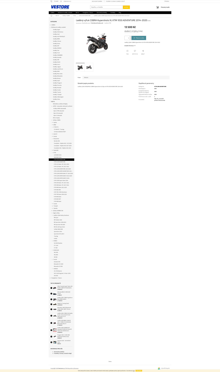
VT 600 (55, 248)
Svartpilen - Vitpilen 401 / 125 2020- (63, 143)
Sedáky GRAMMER (57, 55)
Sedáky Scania (57, 90)
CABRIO (53, 25)
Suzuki (55, 204)
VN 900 (55, 257)
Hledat (126, 7)
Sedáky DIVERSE (57, 48)
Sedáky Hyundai (57, 57)
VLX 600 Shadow (58, 243)
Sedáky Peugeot (57, 83)
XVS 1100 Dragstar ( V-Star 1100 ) (62, 273)
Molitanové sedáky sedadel (58, 27)
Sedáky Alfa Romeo (58, 32)
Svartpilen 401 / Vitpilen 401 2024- (62, 148)
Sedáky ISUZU (56, 62)
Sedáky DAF (56, 46)
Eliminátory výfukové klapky (60, 104)
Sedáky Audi (56, 34)
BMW (55, 125)
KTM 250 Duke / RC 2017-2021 (61, 183)
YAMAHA (56, 269)
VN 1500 (56, 252)
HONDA (55, 241)
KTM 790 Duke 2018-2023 (60, 194)
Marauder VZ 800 (58, 266)
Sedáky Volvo (56, 99)
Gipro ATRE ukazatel (59, 111)
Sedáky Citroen (57, 41)
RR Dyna (56, 217)
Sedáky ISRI (56, 60)
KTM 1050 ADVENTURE (59, 159)
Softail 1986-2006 (58, 229)
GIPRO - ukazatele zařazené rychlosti (62, 106)
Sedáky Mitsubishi (57, 76)
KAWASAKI (56, 250)
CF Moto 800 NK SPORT (60, 132)
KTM (55, 153)
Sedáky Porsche (57, 85)
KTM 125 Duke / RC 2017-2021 (61, 166)
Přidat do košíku (140, 38)
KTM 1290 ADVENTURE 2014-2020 (62, 169)
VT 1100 (56, 245)
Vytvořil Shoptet (165, 368)
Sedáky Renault (57, 88)
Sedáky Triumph (57, 94)
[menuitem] (52, 12)
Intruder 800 (57, 262)
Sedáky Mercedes (57, 74)
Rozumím (138, 370)
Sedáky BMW (56, 39)
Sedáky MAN (56, 71)
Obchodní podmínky (97, 1)
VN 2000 (56, 255)
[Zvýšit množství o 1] (130, 37)
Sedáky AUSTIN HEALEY (59, 36)
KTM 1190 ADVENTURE (59, 162)
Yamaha (55, 208)
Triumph (56, 206)
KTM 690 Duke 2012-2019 (60, 187)
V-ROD (55, 238)
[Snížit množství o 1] (130, 39)
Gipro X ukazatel (58, 115)
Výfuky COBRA (56, 120)
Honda (55, 136)
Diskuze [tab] (86, 77)
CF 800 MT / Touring (59, 129)
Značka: (107, 23)
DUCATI (55, 134)
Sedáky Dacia (56, 43)
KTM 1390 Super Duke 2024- (61, 180)
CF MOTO (56, 127)
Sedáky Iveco (56, 64)
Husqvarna (56, 139)
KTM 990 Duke (57, 201)
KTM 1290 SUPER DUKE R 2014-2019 (63, 176)
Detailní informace (129, 46)
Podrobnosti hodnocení (97, 23)
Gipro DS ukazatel (58, 113)
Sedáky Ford (56, 53)
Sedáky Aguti (56, 29)
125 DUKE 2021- (58, 155)
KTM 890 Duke (57, 197)
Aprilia (55, 122)
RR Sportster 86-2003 (59, 225)
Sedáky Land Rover (58, 69)
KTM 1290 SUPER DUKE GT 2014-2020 (63, 173)
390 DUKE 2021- (58, 157)
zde (134, 370)
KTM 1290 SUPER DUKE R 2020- (62, 178)
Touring (56, 236)
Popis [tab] (79, 77)
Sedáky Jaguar (57, 67)
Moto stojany (56, 118)
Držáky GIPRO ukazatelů (60, 108)
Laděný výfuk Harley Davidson (61, 215)
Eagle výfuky (56, 213)
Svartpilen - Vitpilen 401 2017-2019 (62, 146)
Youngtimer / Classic (56, 278)
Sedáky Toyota (57, 92)
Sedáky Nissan (57, 78)
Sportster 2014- (58, 231)
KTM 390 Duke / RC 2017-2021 (61, 185)
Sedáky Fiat (56, 50)
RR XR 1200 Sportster (59, 227)
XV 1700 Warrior (58, 271)
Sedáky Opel (56, 81)
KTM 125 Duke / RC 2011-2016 (61, 164)
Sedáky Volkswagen (58, 97)
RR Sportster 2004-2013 (60, 222)
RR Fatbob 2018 (58, 220)
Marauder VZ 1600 (58, 264)
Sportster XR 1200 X (59, 234)
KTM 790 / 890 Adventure (60, 192)
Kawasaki (56, 150)
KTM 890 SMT (57, 199)
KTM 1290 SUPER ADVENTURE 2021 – (63, 171)
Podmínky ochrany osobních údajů (115, 1)
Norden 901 (57, 141)
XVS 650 (56, 276)
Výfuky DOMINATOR (58, 211)
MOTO (53, 101)
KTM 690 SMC (57, 190)
